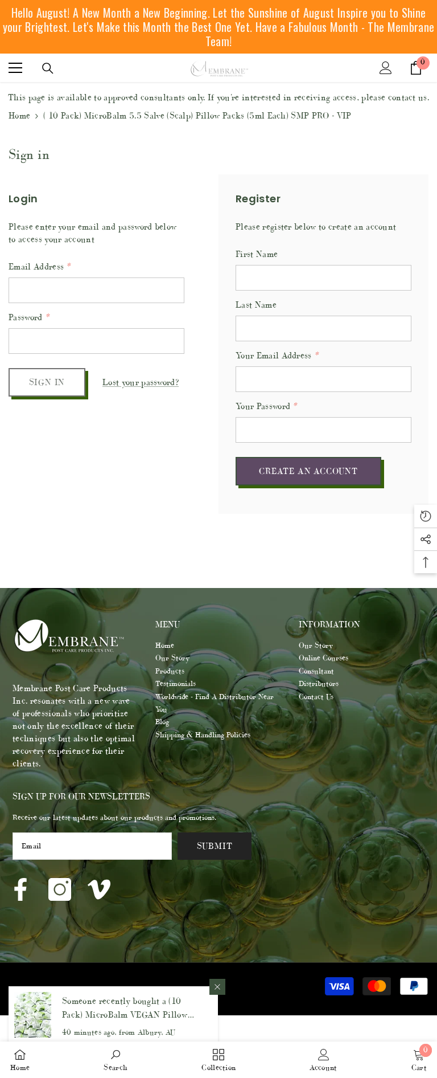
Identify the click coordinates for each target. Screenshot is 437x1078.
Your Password (266, 406)
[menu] (15, 68)
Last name (256, 304)
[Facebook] (20, 889)
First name (257, 254)
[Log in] (386, 68)
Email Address (40, 266)
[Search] (48, 68)
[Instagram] (59, 889)
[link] (115, 1060)
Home (19, 115)
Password (29, 317)
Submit (215, 846)
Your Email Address (277, 355)
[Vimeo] (99, 889)
